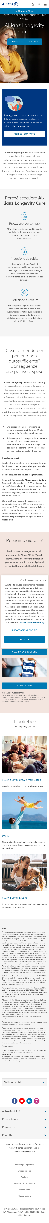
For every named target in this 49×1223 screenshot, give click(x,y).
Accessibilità (24, 1189)
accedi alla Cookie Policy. (32, 622)
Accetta (24, 639)
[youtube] (21, 1100)
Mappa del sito (24, 1196)
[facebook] (13, 1100)
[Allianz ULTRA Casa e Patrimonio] (24, 754)
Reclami (24, 1177)
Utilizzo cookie (24, 1171)
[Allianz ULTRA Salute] (24, 872)
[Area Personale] (39, 4)
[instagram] (35, 1100)
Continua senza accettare (33, 580)
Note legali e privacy (24, 1164)
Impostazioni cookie (24, 630)
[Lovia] (24, 810)
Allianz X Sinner (26, 11)
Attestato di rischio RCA (24, 1183)
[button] (32, 4)
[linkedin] (28, 1100)
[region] (24, 611)
